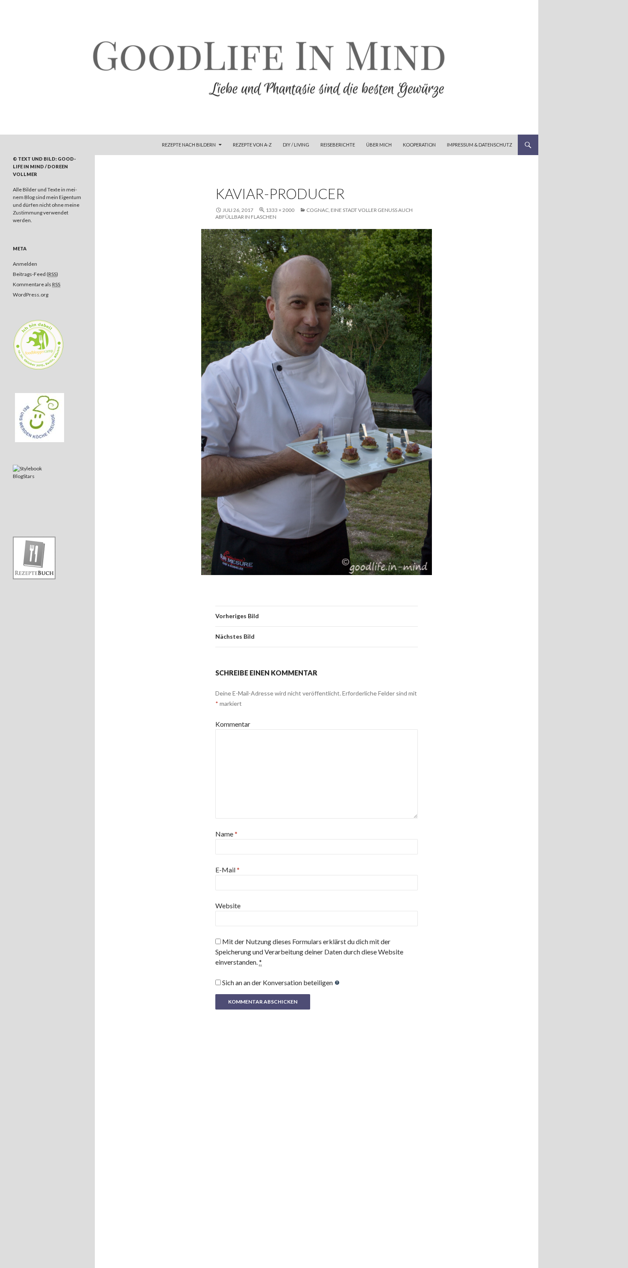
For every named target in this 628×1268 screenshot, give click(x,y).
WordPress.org (30, 294)
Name (226, 834)
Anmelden (25, 264)
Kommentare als (36, 284)
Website (228, 905)
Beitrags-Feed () (35, 274)
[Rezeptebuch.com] (34, 557)
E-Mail (227, 870)
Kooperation (419, 144)
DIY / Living (296, 144)
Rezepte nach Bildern (189, 144)
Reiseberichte (337, 144)
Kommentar (232, 724)
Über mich (379, 144)
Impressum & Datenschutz (479, 144)
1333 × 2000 (280, 210)
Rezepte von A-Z (252, 144)
